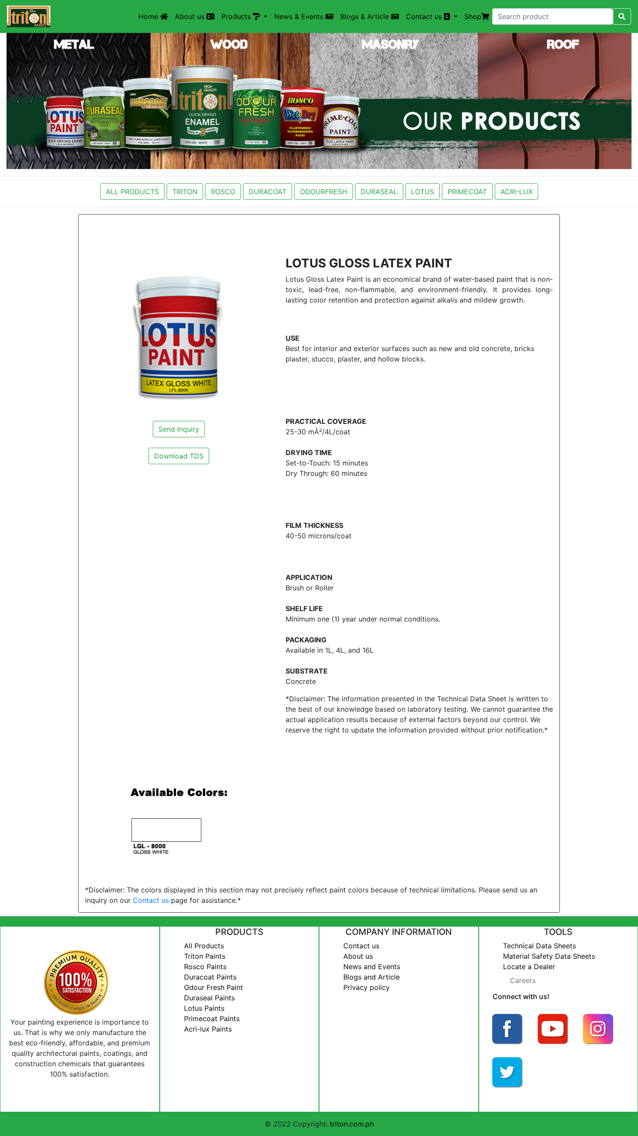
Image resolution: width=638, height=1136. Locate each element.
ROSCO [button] (223, 191)
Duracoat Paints (210, 977)
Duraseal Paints (209, 997)
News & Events (300, 16)
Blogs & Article (365, 16)
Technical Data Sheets (539, 945)
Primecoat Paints (212, 1018)
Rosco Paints (205, 966)
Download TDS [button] (179, 456)
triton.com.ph (352, 1124)
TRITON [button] (184, 191)
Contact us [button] (425, 16)
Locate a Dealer (529, 966)
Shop (472, 16)
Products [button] (237, 16)
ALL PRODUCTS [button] (132, 191)
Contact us (151, 900)
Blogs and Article (371, 977)
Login (495, 1099)
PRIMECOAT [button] (467, 191)
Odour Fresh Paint (213, 987)
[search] (622, 16)
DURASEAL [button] (379, 191)
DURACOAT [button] (267, 191)
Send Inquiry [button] (178, 429)
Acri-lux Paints (208, 1029)
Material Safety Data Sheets (549, 956)
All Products (204, 945)
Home (149, 16)
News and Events (371, 966)
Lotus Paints (204, 1008)
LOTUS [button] (422, 191)
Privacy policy (366, 987)
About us (191, 16)
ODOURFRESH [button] (323, 191)
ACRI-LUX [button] (516, 191)
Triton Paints (204, 956)
